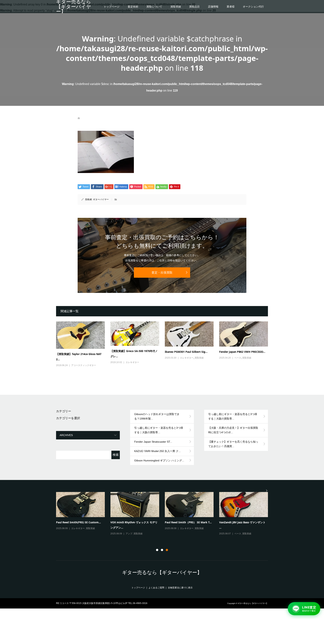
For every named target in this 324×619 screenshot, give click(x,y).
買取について (154, 6)
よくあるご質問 (156, 587)
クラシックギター (243, 533)
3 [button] (167, 550)
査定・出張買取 (162, 272)
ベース (237, 358)
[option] (165, 514)
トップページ (111, 6)
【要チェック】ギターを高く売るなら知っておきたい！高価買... (233, 444)
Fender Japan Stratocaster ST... (153, 441)
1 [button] (157, 550)
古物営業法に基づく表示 (180, 587)
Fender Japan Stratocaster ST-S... (186, 522)
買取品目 (194, 6)
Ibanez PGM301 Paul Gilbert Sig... (186, 351)
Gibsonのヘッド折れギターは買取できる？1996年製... (156, 416)
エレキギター (132, 362)
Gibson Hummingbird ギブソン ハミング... (159, 460)
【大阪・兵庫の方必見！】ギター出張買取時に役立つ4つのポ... (233, 430)
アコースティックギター (83, 365)
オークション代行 (253, 6)
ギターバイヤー (101, 199)
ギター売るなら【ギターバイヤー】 (73, 6)
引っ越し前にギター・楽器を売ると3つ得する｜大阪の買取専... (158, 430)
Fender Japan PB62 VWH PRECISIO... (242, 351)
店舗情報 (213, 6)
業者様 (231, 6)
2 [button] (162, 550)
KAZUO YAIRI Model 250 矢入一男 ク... (157, 451)
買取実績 (175, 6)
